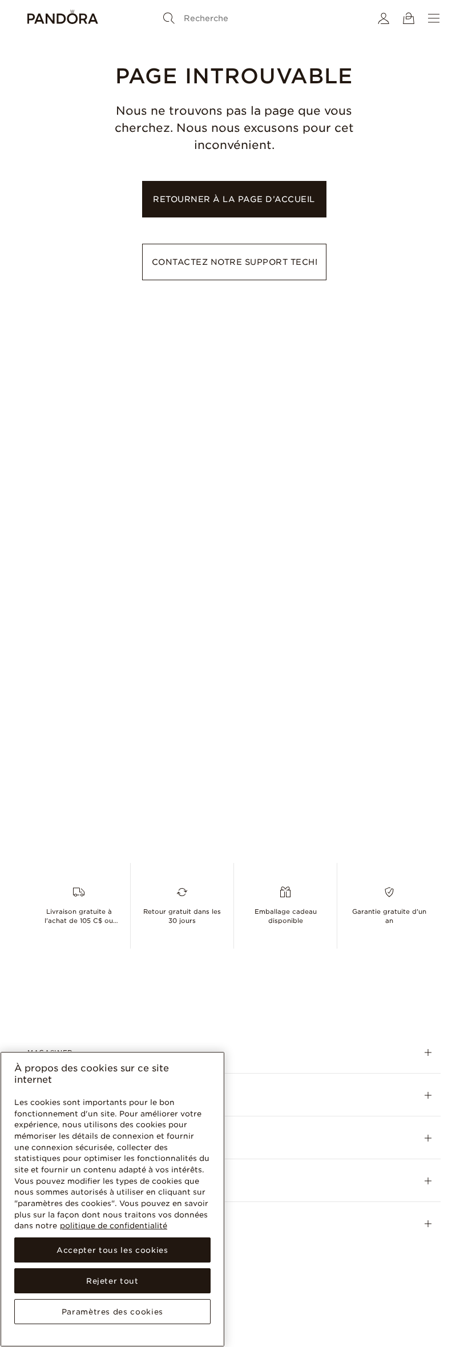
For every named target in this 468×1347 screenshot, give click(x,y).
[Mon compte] (383, 18)
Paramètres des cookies (112, 1311)
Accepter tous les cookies (112, 1250)
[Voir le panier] (408, 18)
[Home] (62, 18)
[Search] (169, 18)
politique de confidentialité (113, 1225)
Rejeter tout (112, 1280)
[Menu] (433, 18)
